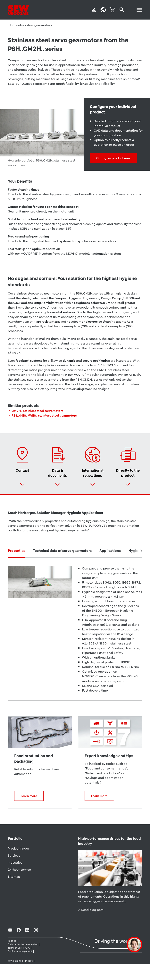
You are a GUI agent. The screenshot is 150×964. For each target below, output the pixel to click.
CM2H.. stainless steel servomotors (37, 410)
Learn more (29, 796)
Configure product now (113, 158)
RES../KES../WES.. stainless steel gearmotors (44, 415)
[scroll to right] (141, 551)
